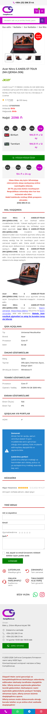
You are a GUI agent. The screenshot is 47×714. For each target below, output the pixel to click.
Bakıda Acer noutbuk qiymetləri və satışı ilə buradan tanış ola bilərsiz (23, 316)
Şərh (5, 536)
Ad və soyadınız (9, 513)
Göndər (12, 561)
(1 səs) (11, 100)
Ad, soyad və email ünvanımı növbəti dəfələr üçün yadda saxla (23, 554)
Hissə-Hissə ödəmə (19, 311)
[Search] (42, 20)
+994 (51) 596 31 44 (24, 2)
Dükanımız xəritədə (14, 630)
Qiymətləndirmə (9, 532)
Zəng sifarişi (17, 646)
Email (5, 523)
